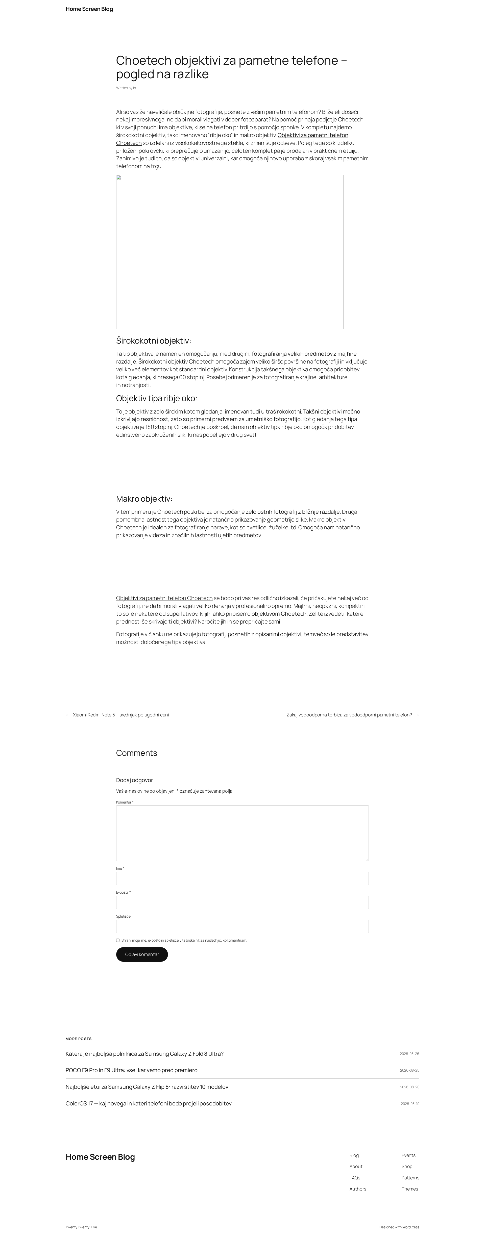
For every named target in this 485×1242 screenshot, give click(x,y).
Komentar (125, 802)
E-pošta (123, 892)
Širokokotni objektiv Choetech (176, 361)
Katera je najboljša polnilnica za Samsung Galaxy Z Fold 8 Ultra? (145, 1054)
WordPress (410, 1227)
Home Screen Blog (89, 9)
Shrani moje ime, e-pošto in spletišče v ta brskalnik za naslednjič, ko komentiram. (184, 940)
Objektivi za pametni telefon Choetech (164, 598)
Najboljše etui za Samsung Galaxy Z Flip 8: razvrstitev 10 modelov (147, 1087)
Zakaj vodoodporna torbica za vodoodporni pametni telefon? (349, 715)
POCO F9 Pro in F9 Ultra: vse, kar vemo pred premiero (132, 1070)
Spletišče (123, 916)
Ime (120, 868)
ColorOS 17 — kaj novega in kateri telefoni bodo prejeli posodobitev (149, 1103)
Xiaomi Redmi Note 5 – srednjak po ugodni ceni (121, 715)
